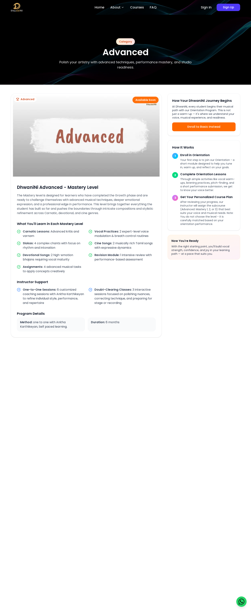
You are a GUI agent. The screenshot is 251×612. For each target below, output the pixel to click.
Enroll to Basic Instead (203, 127)
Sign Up (228, 7)
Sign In (206, 7)
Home (99, 7)
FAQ (153, 7)
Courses (137, 7)
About (115, 7)
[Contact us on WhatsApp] (241, 600)
